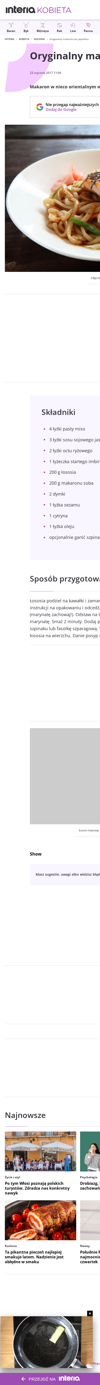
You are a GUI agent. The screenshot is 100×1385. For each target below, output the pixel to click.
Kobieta (24, 39)
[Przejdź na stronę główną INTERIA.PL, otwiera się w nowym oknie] (21, 10)
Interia (9, 39)
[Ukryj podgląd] (90, 1313)
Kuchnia (39, 39)
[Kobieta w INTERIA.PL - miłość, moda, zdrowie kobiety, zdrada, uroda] (54, 10)
